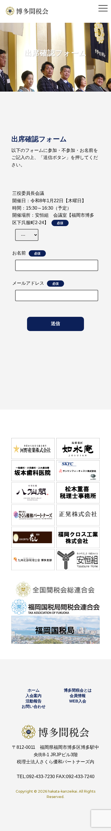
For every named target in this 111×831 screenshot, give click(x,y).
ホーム (34, 690)
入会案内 (34, 695)
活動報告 (34, 701)
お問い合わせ (34, 706)
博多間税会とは (78, 690)
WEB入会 (77, 701)
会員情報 (78, 695)
